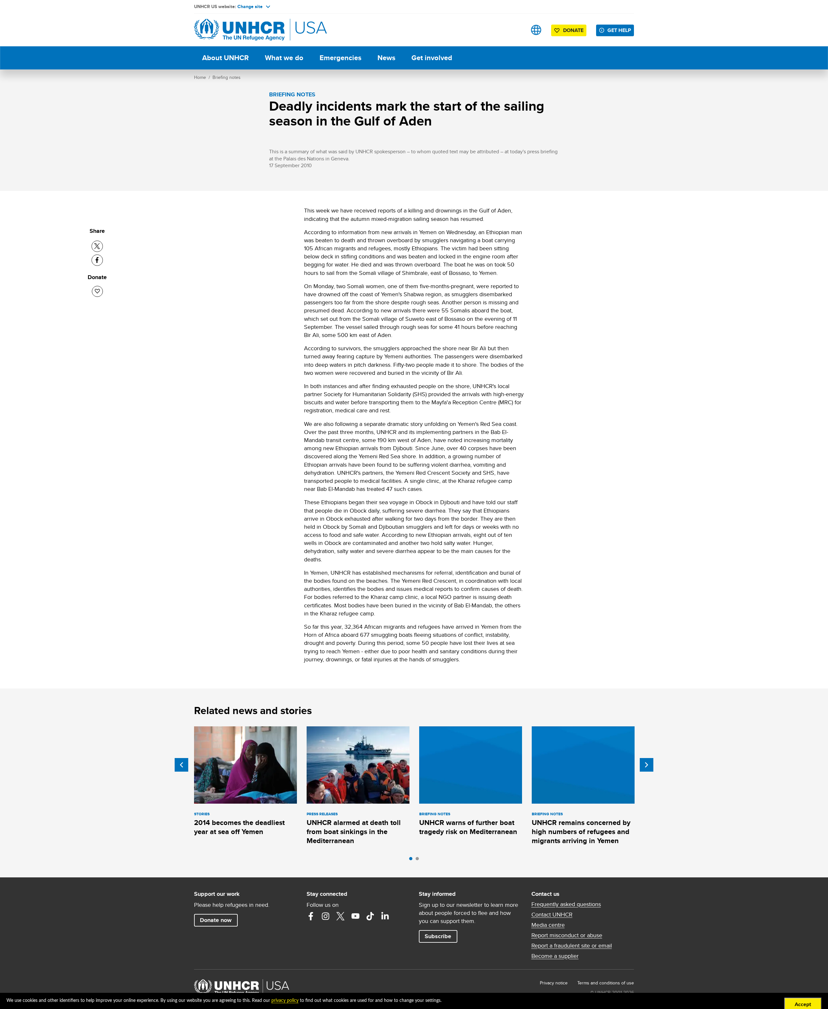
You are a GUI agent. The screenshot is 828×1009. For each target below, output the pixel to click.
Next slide (646, 765)
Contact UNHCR (551, 914)
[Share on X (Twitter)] (97, 246)
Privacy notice (554, 983)
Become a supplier (555, 956)
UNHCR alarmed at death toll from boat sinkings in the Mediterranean (354, 831)
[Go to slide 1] (412, 860)
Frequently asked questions (566, 904)
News (386, 57)
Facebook (311, 916)
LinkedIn (385, 916)
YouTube (355, 916)
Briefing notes (226, 77)
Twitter (340, 916)
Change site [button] (250, 6)
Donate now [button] (216, 920)
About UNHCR (225, 57)
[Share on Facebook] (97, 260)
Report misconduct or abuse (566, 935)
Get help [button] (619, 30)
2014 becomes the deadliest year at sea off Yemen (239, 827)
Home (200, 77)
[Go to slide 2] (419, 860)
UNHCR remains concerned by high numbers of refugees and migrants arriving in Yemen (581, 831)
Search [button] (515, 30)
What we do (284, 57)
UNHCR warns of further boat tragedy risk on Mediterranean (468, 827)
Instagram (325, 916)
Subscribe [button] (438, 936)
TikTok (370, 916)
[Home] (239, 30)
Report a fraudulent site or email (571, 945)
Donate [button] (573, 30)
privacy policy (285, 1000)
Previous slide (181, 765)
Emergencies (340, 57)
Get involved (431, 57)
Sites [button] (536, 30)
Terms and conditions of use (605, 983)
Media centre (548, 924)
